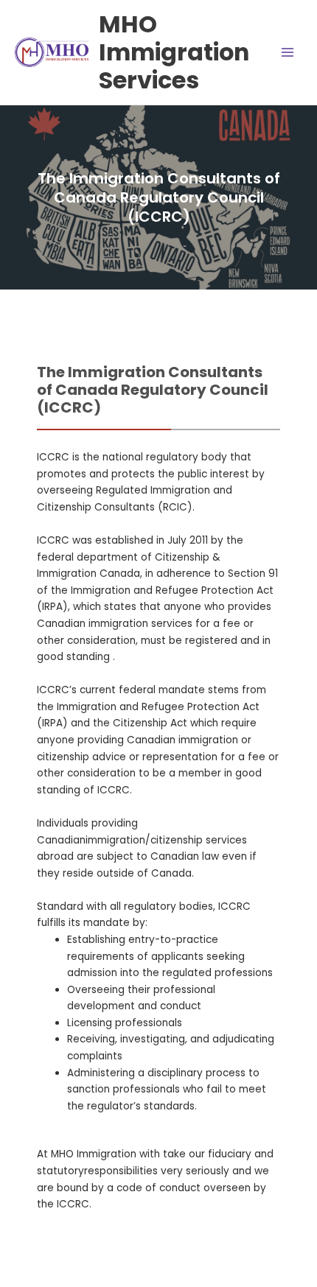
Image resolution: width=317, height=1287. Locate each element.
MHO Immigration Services (174, 52)
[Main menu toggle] (288, 53)
